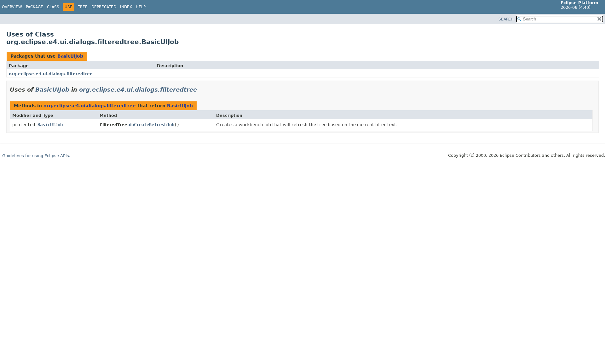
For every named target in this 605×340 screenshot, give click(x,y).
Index (126, 7)
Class (53, 7)
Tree (83, 7)
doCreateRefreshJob (151, 124)
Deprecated (103, 7)
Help (141, 7)
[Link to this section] (201, 89)
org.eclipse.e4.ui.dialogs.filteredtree (51, 73)
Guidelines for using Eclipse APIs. (36, 155)
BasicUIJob (70, 56)
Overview (12, 7)
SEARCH (506, 19)
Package (34, 7)
